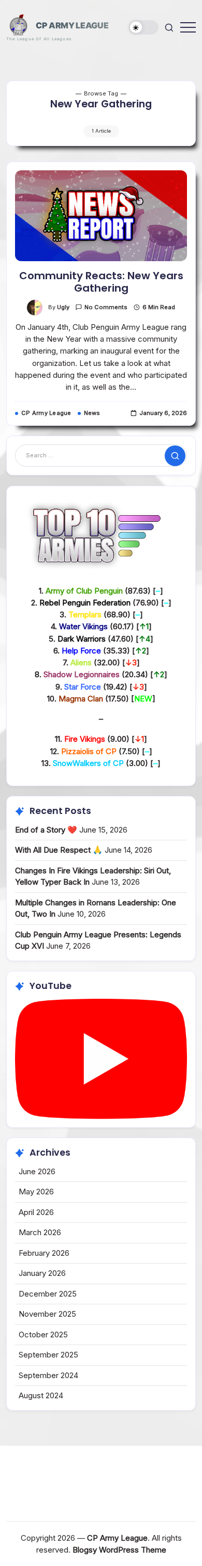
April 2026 (36, 1212)
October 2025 (43, 1334)
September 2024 (48, 1375)
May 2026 (36, 1191)
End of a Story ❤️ (46, 830)
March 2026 (40, 1232)
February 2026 (44, 1253)
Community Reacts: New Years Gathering (101, 281)
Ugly (63, 307)
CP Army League (72, 25)
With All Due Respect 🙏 (59, 850)
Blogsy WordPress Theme (119, 1550)
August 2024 (41, 1395)
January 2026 (42, 1273)
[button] (143, 27)
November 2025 (47, 1314)
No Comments (105, 307)
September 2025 (48, 1355)
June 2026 (37, 1171)
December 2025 (48, 1294)
